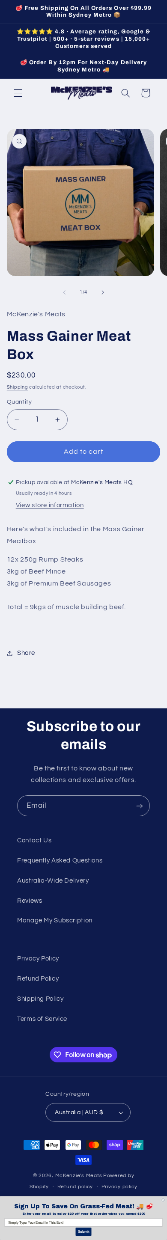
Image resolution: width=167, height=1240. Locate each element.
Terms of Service (42, 1019)
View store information (50, 505)
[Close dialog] (163, 1200)
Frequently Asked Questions (59, 860)
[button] (18, 93)
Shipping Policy (40, 999)
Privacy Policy (38, 958)
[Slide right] (102, 292)
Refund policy (75, 1186)
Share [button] (26, 653)
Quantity (19, 402)
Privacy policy (119, 1186)
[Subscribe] (139, 805)
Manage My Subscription (54, 920)
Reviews (29, 901)
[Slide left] (64, 292)
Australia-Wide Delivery (53, 880)
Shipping (17, 387)
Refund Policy (38, 978)
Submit (83, 1232)
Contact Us (34, 840)
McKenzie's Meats (78, 1175)
